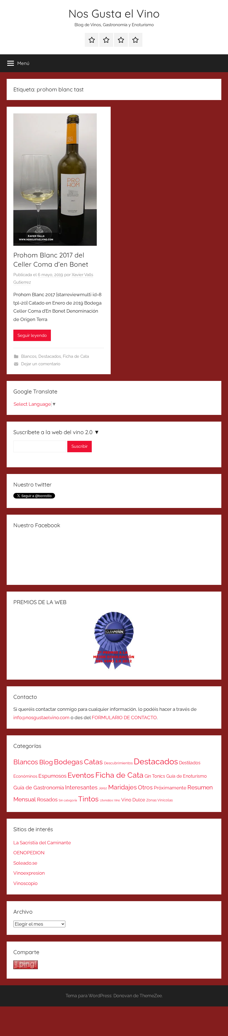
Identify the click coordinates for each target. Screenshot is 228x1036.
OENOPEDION (28, 852)
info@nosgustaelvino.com (41, 717)
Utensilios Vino (110, 800)
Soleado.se (25, 863)
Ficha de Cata (76, 356)
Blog (46, 762)
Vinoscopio (25, 883)
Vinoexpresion (29, 873)
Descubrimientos (118, 763)
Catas (93, 761)
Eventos (81, 775)
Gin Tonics (155, 776)
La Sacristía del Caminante (42, 842)
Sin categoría (68, 800)
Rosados (47, 799)
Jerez (103, 788)
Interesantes (81, 787)
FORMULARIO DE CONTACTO (124, 717)
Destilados (189, 762)
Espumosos (52, 776)
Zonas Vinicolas (159, 800)
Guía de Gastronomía (38, 787)
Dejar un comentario (40, 363)
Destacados (49, 356)
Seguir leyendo (32, 335)
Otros (145, 787)
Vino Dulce (133, 799)
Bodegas (68, 762)
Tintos (88, 799)
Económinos (25, 776)
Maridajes (122, 787)
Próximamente (170, 788)
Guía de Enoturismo (186, 776)
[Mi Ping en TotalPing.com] (25, 967)
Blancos (28, 356)
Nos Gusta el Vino (114, 13)
